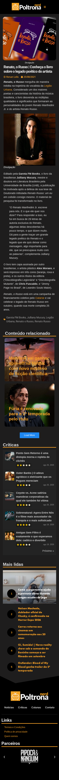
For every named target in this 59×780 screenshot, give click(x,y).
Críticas (22, 707)
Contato (49, 707)
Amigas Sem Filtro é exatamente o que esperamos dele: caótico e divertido (34, 536)
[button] (45, 7)
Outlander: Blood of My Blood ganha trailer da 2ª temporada (34, 666)
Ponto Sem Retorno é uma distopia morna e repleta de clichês (33, 457)
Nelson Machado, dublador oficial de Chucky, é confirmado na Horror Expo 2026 (33, 614)
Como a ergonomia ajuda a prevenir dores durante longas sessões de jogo (34, 593)
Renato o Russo (25, 321)
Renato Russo (42, 321)
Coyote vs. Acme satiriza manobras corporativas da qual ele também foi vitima (32, 496)
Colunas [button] (36, 707)
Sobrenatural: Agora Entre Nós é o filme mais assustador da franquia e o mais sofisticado (35, 516)
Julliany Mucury (36, 317)
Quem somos (11, 736)
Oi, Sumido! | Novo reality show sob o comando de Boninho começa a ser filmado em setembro (35, 650)
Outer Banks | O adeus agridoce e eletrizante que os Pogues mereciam (33, 477)
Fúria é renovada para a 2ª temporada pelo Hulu (29, 413)
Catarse (39, 298)
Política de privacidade (15, 731)
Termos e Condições (14, 727)
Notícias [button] (9, 707)
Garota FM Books (16, 317)
